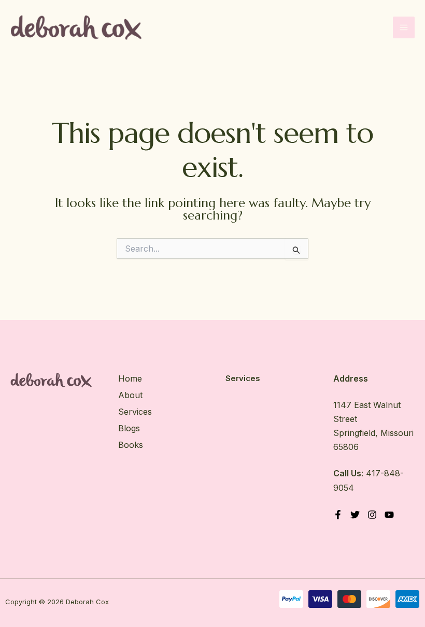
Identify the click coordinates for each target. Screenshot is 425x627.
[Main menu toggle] (404, 27)
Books (130, 445)
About (130, 395)
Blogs (129, 428)
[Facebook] (338, 514)
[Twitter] (355, 514)
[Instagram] (372, 514)
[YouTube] (389, 514)
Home (130, 378)
